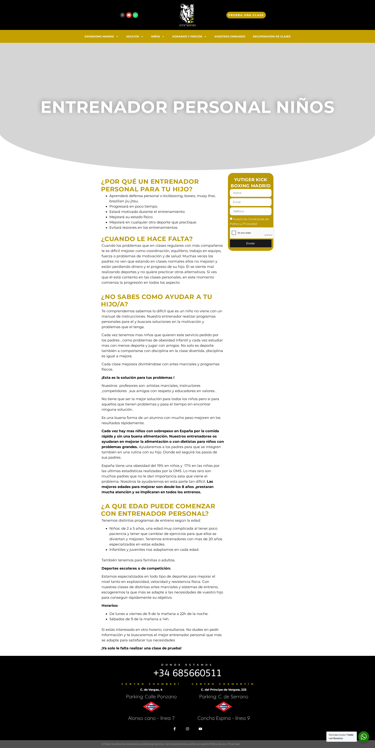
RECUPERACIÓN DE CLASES (271, 36)
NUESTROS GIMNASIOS (229, 36)
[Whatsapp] (135, 15)
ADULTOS (132, 36)
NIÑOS (155, 36)
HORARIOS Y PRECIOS (187, 36)
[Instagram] (122, 15)
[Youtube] (200, 728)
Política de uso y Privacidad (224, 744)
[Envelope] (129, 15)
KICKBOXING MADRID (99, 36)
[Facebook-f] (174, 728)
